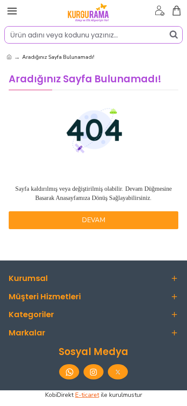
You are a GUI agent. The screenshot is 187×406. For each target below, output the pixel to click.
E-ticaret (87, 395)
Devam (93, 220)
